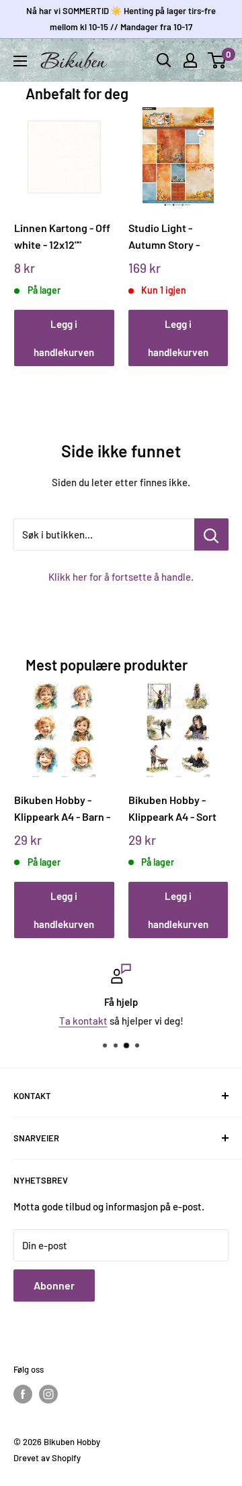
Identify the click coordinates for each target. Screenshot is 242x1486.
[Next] (213, 223)
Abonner (54, 1285)
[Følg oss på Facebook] (22, 1394)
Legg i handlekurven (64, 338)
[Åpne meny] (20, 61)
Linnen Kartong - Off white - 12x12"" (62, 236)
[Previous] (29, 223)
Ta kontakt (83, 1021)
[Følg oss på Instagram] (48, 1394)
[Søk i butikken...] (211, 534)
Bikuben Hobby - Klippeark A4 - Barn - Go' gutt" (62, 808)
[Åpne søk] (164, 60)
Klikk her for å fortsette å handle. (121, 577)
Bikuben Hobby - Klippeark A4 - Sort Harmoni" (172, 808)
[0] (217, 60)
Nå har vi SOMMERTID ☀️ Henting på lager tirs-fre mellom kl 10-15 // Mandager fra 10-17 (121, 18)
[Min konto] (190, 60)
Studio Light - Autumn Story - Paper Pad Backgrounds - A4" (172, 236)
